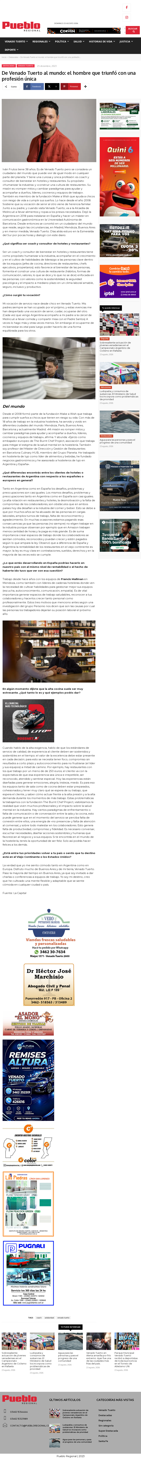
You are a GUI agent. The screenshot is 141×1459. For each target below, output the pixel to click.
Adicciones (106, 387)
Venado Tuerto (25, 66)
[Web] (119, 281)
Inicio (4, 57)
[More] (85, 86)
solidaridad (49, 1317)
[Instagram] (127, 18)
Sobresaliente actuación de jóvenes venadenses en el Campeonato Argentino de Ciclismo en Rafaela (115, 346)
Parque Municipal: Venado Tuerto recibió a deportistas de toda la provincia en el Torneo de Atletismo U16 (126, 1359)
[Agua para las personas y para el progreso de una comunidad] (119, 422)
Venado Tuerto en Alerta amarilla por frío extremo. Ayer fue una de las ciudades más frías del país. (98, 1358)
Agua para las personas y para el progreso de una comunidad (117, 441)
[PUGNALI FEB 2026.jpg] (49, 1273)
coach (39, 1317)
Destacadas (13, 57)
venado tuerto (63, 1317)
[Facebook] (127, 8)
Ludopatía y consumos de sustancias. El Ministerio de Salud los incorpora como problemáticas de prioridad (119, 395)
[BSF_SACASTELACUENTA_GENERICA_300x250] (119, 535)
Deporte (105, 339)
